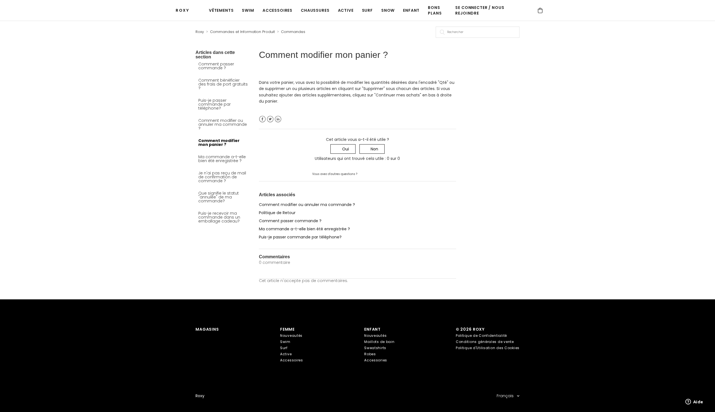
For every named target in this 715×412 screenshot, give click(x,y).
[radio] (343, 149)
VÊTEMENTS (221, 10)
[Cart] (540, 10)
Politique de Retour (277, 213)
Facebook (262, 119)
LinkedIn (278, 119)
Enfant (411, 10)
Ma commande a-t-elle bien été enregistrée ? (222, 159)
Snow (388, 10)
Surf (367, 10)
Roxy (200, 31)
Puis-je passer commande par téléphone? (214, 104)
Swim (248, 10)
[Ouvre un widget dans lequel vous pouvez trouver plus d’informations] (694, 402)
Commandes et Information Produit (242, 31)
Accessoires (277, 10)
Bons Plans (435, 10)
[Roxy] (183, 10)
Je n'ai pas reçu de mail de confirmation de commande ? (222, 177)
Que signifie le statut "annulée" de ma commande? (218, 197)
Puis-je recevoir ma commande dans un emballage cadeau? (219, 217)
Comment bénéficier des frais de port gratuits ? (223, 84)
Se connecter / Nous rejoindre (479, 10)
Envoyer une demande (380, 173)
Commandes (293, 31)
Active (346, 10)
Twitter (270, 119)
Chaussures (315, 10)
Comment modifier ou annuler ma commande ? (222, 124)
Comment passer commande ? (216, 66)
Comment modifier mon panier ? (219, 142)
